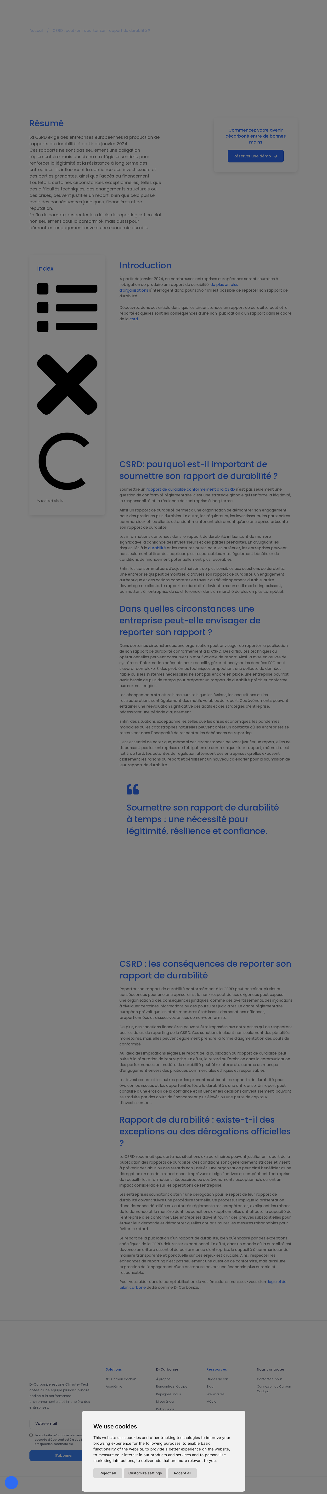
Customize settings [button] (145, 1473)
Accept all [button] (182, 1473)
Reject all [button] (108, 1473)
